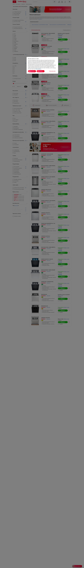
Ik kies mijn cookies (52, 71)
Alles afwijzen (40, 71)
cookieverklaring (38, 68)
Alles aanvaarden (32, 71)
